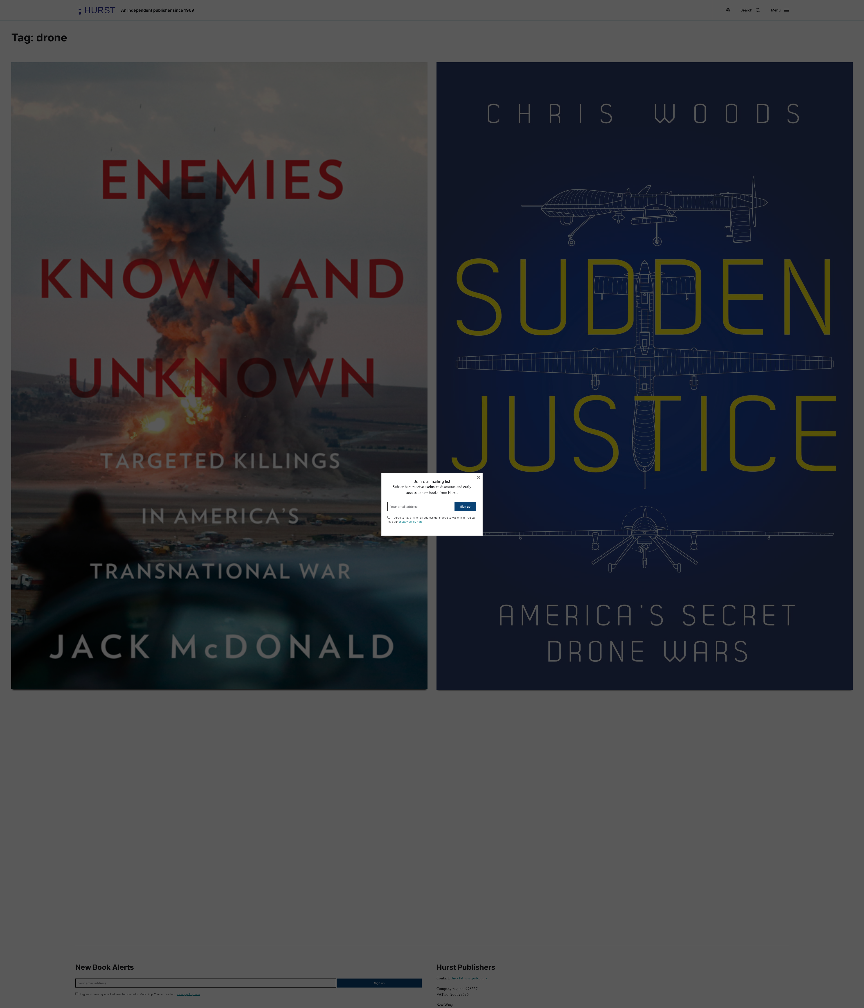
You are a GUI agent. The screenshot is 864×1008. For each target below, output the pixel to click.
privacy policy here (410, 521)
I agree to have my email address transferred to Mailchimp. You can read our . (431, 519)
